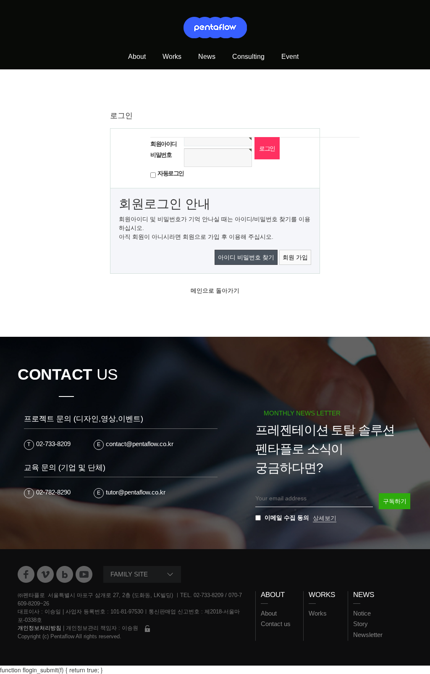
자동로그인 (170, 173)
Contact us (276, 623)
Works (172, 56)
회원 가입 (295, 257)
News (206, 56)
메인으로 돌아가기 (215, 290)
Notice (362, 613)
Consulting (248, 56)
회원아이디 (163, 143)
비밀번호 (160, 154)
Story (360, 623)
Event (290, 56)
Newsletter (368, 634)
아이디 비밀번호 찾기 (246, 257)
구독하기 (394, 501)
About (137, 56)
